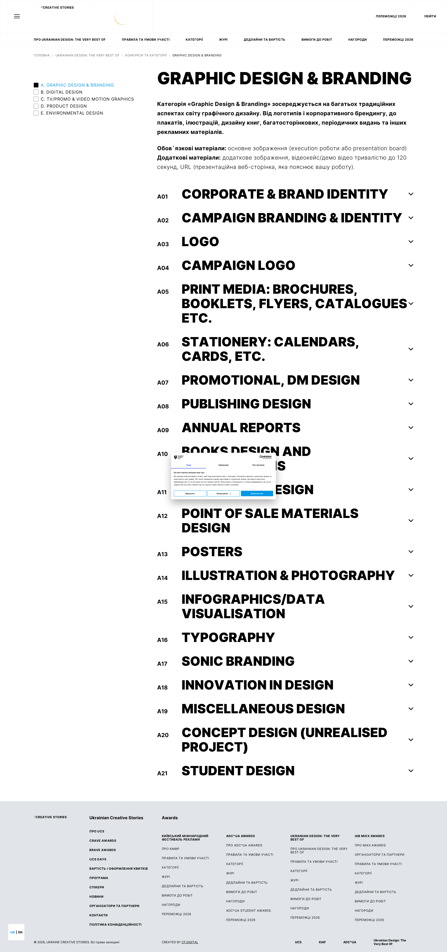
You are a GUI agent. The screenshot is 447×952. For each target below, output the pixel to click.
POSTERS (212, 551)
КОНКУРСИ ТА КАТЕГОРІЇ (146, 55)
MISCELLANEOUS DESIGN (263, 708)
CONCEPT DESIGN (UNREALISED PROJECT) (285, 740)
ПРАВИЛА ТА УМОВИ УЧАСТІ (146, 39)
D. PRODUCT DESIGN (64, 106)
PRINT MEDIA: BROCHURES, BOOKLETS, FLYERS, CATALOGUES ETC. (294, 303)
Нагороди (357, 39)
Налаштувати (222, 494)
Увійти (430, 16)
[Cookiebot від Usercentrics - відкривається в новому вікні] (263, 457)
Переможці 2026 (398, 39)
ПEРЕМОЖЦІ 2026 (391, 16)
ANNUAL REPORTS (241, 427)
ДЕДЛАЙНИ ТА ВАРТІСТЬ (264, 39)
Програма (98, 878)
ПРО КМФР (170, 849)
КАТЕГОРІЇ (194, 39)
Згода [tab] (188, 465)
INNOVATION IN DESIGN (258, 685)
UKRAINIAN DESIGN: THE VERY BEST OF (87, 55)
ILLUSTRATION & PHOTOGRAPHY (288, 575)
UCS (298, 942)
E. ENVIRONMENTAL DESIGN (72, 113)
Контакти (98, 915)
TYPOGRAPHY (228, 637)
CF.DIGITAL (190, 942)
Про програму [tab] (258, 465)
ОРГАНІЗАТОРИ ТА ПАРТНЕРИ (380, 854)
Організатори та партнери (114, 906)
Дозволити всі (257, 494)
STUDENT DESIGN (238, 770)
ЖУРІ (166, 877)
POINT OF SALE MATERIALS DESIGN (270, 520)
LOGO (200, 241)
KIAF (322, 942)
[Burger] (17, 16)
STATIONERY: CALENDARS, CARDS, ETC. (270, 349)
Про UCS (96, 831)
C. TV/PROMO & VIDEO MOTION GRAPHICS (87, 99)
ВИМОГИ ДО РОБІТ (316, 39)
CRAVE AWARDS (102, 840)
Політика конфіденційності (115, 924)
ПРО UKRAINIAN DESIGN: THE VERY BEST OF (70, 39)
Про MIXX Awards (370, 845)
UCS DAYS (97, 859)
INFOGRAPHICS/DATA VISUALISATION (253, 606)
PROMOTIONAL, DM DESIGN (271, 380)
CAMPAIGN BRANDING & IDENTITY (292, 218)
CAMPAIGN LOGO (239, 265)
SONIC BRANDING (238, 661)
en (20, 932)
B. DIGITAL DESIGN (62, 92)
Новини (96, 896)
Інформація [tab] (223, 465)
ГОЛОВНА (42, 55)
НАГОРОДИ (364, 910)
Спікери (96, 887)
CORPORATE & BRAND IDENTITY (285, 194)
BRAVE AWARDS (102, 850)
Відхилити (190, 494)
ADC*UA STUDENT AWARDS (248, 910)
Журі (223, 39)
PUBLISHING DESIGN (246, 404)
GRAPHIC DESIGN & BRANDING (197, 55)
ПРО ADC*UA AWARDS (244, 845)
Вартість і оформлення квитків (118, 868)
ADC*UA (349, 942)
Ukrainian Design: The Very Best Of (390, 942)
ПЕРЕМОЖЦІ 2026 (176, 914)
